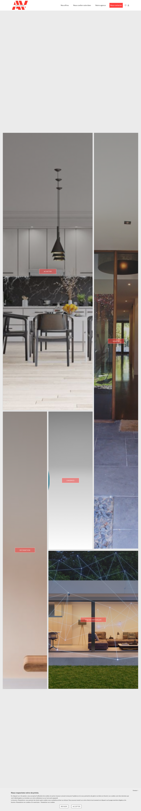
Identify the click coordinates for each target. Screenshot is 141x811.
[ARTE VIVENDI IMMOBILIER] (19, 5)
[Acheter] (48, 271)
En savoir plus (35, 802)
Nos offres (65, 5)
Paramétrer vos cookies (48, 802)
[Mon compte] (128, 5)
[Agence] (70, 480)
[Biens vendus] (116, 341)
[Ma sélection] (125, 5)
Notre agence (100, 5)
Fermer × (135, 790)
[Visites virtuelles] (93, 620)
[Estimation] (25, 550)
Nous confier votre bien (82, 5)
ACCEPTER (76, 806)
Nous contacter (116, 5)
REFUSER (64, 806)
